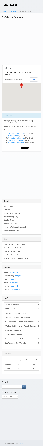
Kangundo (18, 276)
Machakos (14, 272)
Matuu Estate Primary (16, 138)
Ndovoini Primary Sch (16, 133)
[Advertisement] (21, 41)
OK (34, 79)
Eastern (14, 279)
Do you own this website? (13, 79)
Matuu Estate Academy (16, 142)
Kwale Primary (13, 136)
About (22, 443)
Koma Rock (15, 289)
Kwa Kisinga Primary (15, 140)
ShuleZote (10, 4)
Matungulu (15, 286)
